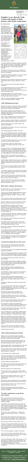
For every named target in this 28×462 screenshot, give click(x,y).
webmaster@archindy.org (19, 459)
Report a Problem (21, 451)
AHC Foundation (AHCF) (5, 60)
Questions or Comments (11, 451)
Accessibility (11, 452)
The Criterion (14, 7)
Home (3, 451)
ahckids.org (21, 439)
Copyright (17, 452)
